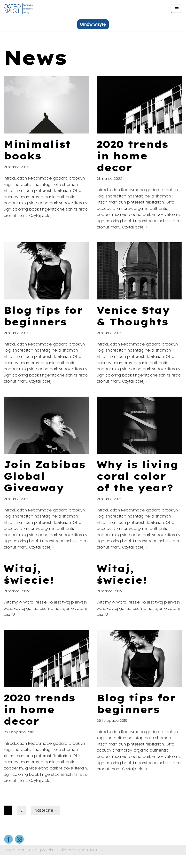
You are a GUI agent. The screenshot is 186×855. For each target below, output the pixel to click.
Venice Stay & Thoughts (133, 316)
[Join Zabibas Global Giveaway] (46, 425)
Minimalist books (37, 150)
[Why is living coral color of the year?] (139, 425)
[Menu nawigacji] (176, 9)
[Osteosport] (18, 8)
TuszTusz (94, 850)
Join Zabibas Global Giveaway (44, 476)
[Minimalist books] (46, 104)
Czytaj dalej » (41, 215)
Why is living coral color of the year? (137, 476)
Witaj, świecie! (29, 574)
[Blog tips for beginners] (46, 270)
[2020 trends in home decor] (139, 104)
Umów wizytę (93, 24)
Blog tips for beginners (43, 316)
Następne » (45, 810)
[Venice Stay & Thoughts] (139, 270)
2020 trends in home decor (132, 155)
